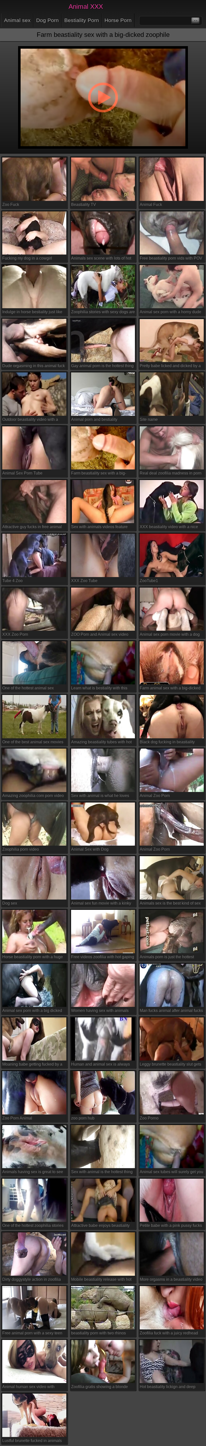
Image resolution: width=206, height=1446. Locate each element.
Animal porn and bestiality (94, 419)
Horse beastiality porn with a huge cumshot (32, 958)
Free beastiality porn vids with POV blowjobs (171, 259)
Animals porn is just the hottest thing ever (167, 958)
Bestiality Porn (81, 20)
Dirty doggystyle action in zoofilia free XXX (31, 1280)
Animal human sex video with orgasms (28, 1388)
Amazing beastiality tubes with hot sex (101, 743)
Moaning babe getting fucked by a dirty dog (32, 1065)
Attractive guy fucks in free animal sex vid (32, 528)
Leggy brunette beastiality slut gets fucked (170, 1065)
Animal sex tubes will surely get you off (171, 1173)
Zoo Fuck (10, 204)
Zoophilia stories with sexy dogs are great (103, 313)
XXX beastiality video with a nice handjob (169, 528)
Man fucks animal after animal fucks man (171, 1011)
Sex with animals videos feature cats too (99, 528)
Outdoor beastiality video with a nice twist (30, 420)
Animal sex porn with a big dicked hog (32, 1011)
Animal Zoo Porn (155, 795)
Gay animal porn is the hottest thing (102, 366)
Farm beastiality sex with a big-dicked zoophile (98, 474)
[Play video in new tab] (103, 43)
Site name (149, 419)
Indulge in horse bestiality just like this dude (32, 313)
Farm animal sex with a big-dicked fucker (170, 689)
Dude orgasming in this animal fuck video (33, 367)
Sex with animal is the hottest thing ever (102, 1173)
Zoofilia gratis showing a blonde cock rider (99, 1388)
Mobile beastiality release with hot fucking (101, 1280)
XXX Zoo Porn (15, 634)
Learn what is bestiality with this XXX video (99, 689)
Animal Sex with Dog (90, 849)
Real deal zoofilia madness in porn (170, 473)
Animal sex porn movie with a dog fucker (170, 635)
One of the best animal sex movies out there (32, 743)
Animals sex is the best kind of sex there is (170, 904)
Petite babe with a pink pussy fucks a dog (171, 1226)
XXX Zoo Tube (84, 581)
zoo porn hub (82, 1118)
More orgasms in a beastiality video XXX (171, 1280)
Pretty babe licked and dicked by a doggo (170, 367)
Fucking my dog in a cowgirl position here (27, 259)
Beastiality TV (83, 204)
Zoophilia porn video (20, 849)
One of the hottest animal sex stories (28, 689)
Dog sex (9, 903)
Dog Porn (47, 20)
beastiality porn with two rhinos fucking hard (98, 1334)
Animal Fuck (151, 204)
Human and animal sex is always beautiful (100, 1065)
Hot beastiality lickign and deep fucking (167, 1388)
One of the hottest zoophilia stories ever (33, 1226)
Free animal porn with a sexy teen (32, 1333)
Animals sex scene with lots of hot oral (101, 259)
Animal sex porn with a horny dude (170, 312)
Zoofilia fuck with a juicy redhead (169, 1333)
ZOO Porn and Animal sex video (99, 634)
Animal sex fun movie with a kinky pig (101, 904)
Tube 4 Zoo (12, 581)
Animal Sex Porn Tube (22, 473)
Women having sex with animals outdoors (100, 1011)
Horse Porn (118, 20)
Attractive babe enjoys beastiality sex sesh (100, 1226)
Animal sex (17, 20)
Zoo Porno (149, 1118)
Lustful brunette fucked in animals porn (32, 1441)
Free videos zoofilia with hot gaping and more (102, 958)
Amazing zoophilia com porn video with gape (33, 796)
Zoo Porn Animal (17, 1118)
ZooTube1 (149, 581)
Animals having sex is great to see (32, 1172)
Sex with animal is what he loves (100, 795)
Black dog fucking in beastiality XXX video (167, 743)
